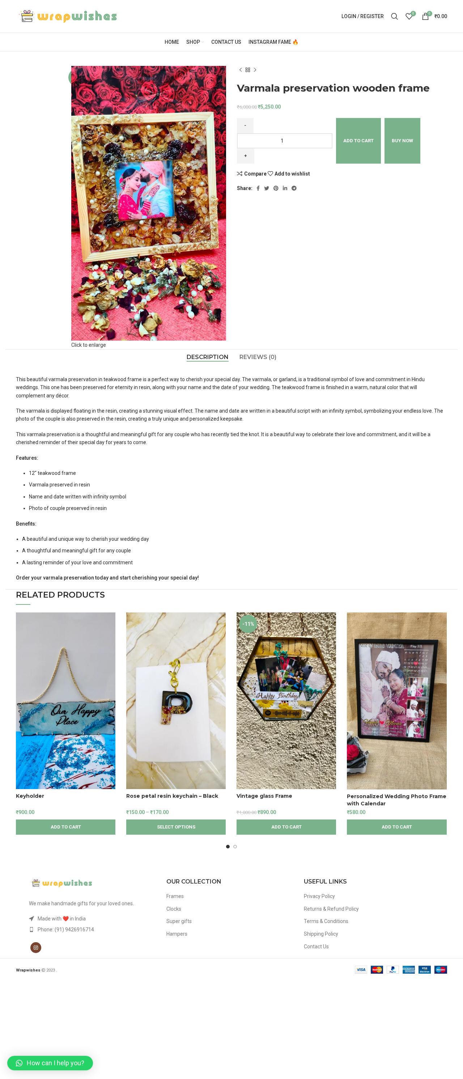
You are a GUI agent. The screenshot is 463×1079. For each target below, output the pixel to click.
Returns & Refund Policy (331, 909)
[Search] (394, 16)
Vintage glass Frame (264, 796)
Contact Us (316, 946)
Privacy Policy (319, 896)
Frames (175, 896)
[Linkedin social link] (285, 188)
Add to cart (358, 140)
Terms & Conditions (326, 921)
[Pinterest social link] (276, 188)
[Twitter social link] (266, 188)
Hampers (176, 934)
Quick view (110, 640)
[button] (50, 1063)
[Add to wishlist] (110, 657)
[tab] (208, 357)
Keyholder (30, 796)
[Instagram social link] (35, 947)
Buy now (402, 140)
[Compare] (110, 624)
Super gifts (179, 921)
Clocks (173, 909)
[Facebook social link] (258, 188)
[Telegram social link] (294, 188)
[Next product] (255, 70)
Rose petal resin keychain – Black (172, 796)
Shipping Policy (321, 934)
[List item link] (94, 929)
